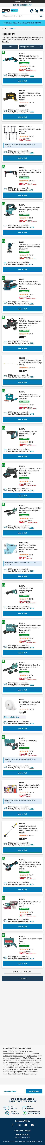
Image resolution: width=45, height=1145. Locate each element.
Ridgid (23, 1060)
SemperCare (24, 543)
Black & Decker (25, 127)
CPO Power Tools (18, 1)
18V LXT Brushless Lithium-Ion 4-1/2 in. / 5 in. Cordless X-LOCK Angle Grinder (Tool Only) (30, 864)
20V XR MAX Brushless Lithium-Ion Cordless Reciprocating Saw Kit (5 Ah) (30, 95)
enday (21, 783)
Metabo (18, 1060)
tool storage (7, 1056)
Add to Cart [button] (22, 81)
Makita (22, 53)
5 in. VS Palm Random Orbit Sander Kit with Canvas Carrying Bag (30, 284)
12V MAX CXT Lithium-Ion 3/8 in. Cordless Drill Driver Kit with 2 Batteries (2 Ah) (30, 628)
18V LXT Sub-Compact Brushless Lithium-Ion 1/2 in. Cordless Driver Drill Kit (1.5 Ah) (30, 323)
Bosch (21, 168)
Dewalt (22, 91)
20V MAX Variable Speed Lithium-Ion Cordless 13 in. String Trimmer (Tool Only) (28, 828)
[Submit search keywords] (41, 16)
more (32, 1060)
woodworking (18, 1056)
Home (4, 28)
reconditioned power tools (13, 1053)
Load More (23, 978)
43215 (32, 76)
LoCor (21, 700)
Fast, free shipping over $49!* (22, 5)
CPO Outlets (28, 1)
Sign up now (34, 1091)
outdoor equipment (31, 1053)
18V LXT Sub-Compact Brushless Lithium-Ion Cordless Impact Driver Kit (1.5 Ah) (30, 471)
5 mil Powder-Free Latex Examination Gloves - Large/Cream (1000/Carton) (28, 547)
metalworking (32, 1056)
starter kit (30, 1062)
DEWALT (26, 1058)
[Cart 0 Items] (36, 10)
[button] (31, 47)
